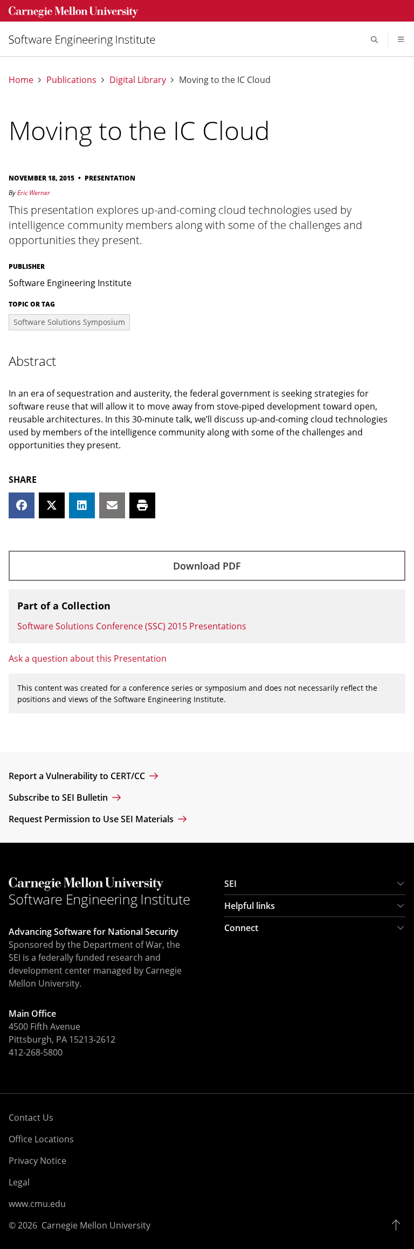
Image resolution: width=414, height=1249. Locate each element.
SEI (230, 884)
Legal (19, 1182)
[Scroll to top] (398, 1225)
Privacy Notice (37, 1161)
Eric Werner (33, 192)
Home (21, 80)
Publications (71, 80)
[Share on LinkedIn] (82, 505)
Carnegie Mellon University (96, 1225)
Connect (241, 928)
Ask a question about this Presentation (88, 658)
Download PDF (207, 565)
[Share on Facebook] (21, 505)
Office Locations (41, 1139)
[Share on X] (52, 505)
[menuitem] (86, 39)
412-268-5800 (36, 1052)
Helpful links (249, 906)
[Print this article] (142, 505)
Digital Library (137, 80)
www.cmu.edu (37, 1204)
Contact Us (31, 1117)
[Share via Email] (112, 505)
